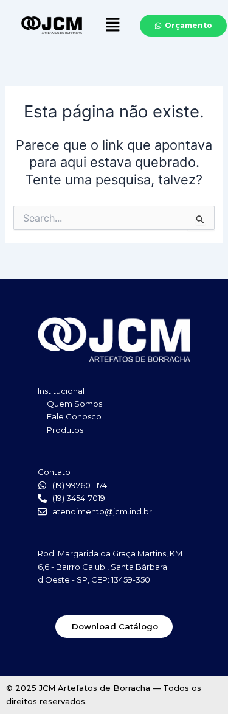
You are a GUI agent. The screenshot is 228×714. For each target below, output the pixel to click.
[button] (112, 25)
